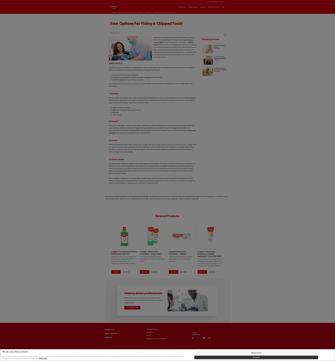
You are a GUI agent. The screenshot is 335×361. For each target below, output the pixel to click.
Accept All (256, 357)
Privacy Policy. (43, 358)
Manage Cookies (256, 353)
